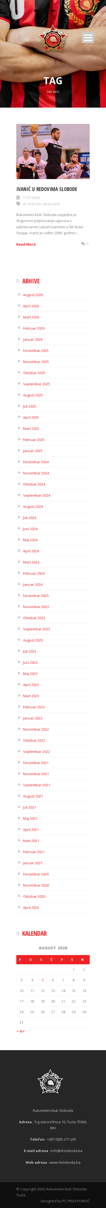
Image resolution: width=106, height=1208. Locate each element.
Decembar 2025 (36, 350)
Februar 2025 (34, 439)
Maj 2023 (30, 673)
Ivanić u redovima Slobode (46, 189)
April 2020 (31, 907)
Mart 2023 (31, 695)
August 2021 (33, 796)
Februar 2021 (34, 851)
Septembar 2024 (36, 495)
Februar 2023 (34, 707)
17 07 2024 (31, 197)
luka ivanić (51, 203)
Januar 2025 (32, 450)
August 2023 (33, 640)
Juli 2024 (29, 517)
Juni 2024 (30, 528)
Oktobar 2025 (34, 372)
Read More (26, 244)
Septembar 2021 (36, 785)
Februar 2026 (34, 328)
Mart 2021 (31, 840)
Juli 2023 (29, 651)
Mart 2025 (31, 428)
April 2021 (31, 829)
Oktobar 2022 (34, 740)
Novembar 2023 (36, 606)
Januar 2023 (32, 718)
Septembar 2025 (36, 383)
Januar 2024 (32, 584)
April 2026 (31, 305)
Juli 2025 (29, 406)
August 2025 (33, 395)
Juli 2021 (29, 807)
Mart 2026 (31, 317)
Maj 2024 (30, 539)
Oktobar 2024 (34, 484)
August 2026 (33, 294)
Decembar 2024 (36, 461)
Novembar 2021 (36, 773)
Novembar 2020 (36, 885)
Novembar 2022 (36, 729)
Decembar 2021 (36, 762)
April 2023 (31, 684)
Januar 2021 (32, 862)
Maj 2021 (30, 818)
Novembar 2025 (36, 361)
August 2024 (33, 506)
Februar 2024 (34, 573)
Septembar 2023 (36, 629)
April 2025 (31, 417)
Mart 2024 (31, 562)
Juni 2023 (30, 662)
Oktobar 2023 (34, 617)
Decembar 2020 (36, 874)
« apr (20, 1030)
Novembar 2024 (36, 473)
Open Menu (88, 37)
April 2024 (31, 551)
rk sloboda (32, 203)
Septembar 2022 (36, 751)
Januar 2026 (32, 339)
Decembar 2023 (36, 595)
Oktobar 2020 (34, 896)
